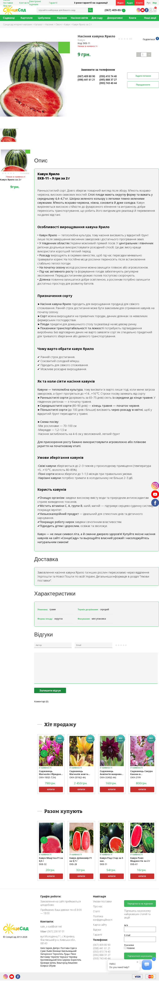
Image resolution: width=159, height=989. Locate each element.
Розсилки (129, 945)
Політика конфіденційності (102, 918)
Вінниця (56, 950)
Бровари (45, 962)
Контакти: (47, 921)
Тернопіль (58, 953)
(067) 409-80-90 (115, 10)
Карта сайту (100, 924)
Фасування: (84, 618)
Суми (43, 950)
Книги (132, 18)
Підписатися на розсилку (140, 956)
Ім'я (126, 925)
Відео (120, 2)
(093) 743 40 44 (108, 83)
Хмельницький (68, 950)
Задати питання (143, 75)
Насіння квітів (79, 18)
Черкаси (64, 956)
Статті (139, 2)
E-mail (127, 935)
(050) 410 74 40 (108, 76)
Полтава (65, 948)
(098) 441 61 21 (86, 79)
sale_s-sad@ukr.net (51, 926)
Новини (130, 948)
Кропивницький (48, 959)
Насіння (62, 18)
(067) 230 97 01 (52, 931)
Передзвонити (143, 84)
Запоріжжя (46, 953)
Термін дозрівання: (88, 609)
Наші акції (150, 18)
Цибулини (44, 18)
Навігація (99, 896)
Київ (42, 948)
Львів (49, 950)
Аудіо (130, 2)
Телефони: (100, 940)
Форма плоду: (45, 618)
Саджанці (9, 18)
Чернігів (55, 956)
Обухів (52, 965)
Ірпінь (53, 962)
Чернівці (73, 956)
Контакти (24, 2)
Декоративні (115, 18)
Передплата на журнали (140, 903)
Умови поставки (102, 901)
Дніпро (56, 948)
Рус (149, 2)
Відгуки (97, 929)
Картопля (26, 18)
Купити (51, 789)
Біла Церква (64, 959)
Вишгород (62, 962)
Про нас (97, 906)
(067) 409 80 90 (86, 76)
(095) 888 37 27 (108, 79)
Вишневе (72, 962)
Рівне (73, 953)
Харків (49, 948)
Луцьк (67, 953)
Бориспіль (76, 959)
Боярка (44, 965)
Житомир (45, 956)
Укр (154, 2)
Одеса (73, 948)
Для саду (97, 18)
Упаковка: (42, 609)
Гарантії (53, 2)
